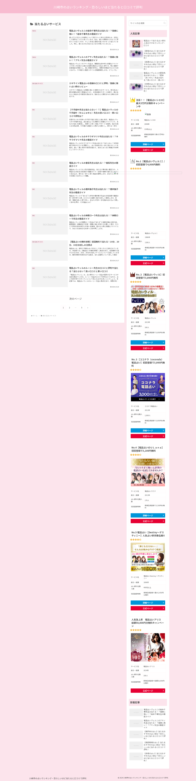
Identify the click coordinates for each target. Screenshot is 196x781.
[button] (165, 23)
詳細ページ (148, 144)
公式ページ (148, 149)
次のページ (75, 298)
